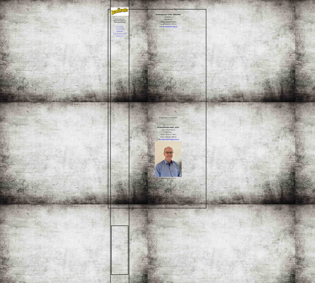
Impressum (120, 36)
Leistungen (120, 29)
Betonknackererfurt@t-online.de (170, 139)
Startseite (120, 26)
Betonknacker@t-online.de (170, 26)
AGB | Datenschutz (119, 33)
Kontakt (120, 31)
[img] (120, 11)
